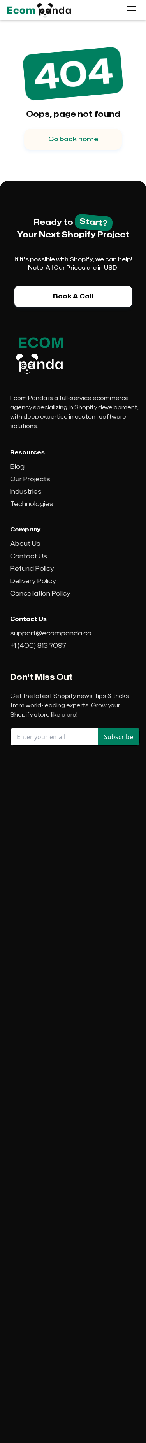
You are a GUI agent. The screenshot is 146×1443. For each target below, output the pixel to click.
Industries (26, 492)
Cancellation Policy (40, 594)
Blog (17, 467)
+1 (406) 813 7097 (38, 646)
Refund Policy (32, 569)
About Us (25, 544)
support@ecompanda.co (50, 633)
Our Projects (30, 479)
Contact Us (28, 556)
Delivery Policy (33, 581)
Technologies (31, 504)
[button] (131, 10)
